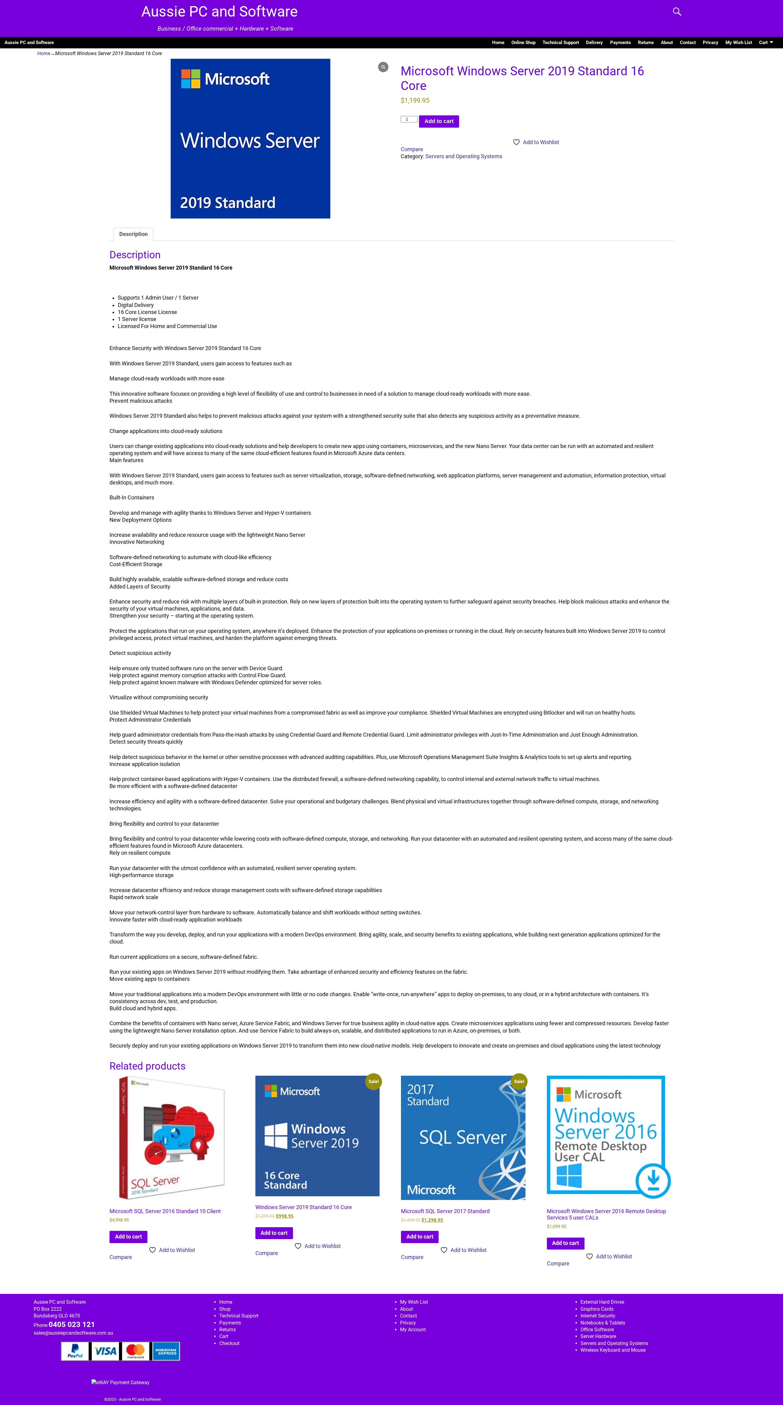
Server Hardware (598, 1336)
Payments (620, 42)
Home (498, 42)
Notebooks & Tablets (603, 1323)
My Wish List (738, 42)
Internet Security (598, 1316)
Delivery (594, 42)
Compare (412, 149)
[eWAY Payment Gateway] (120, 1382)
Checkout (229, 1343)
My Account (413, 1329)
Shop (225, 1309)
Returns (646, 42)
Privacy (710, 42)
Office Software (597, 1329)
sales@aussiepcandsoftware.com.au (73, 1333)
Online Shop (523, 42)
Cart (763, 42)
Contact (688, 42)
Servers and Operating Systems (463, 156)
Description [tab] (133, 234)
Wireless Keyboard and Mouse (613, 1350)
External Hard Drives (602, 1302)
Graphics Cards (597, 1309)
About (667, 42)
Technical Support (561, 42)
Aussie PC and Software (219, 11)
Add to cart (439, 121)
